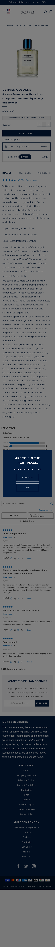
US (27, 487)
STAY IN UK (27, 477)
